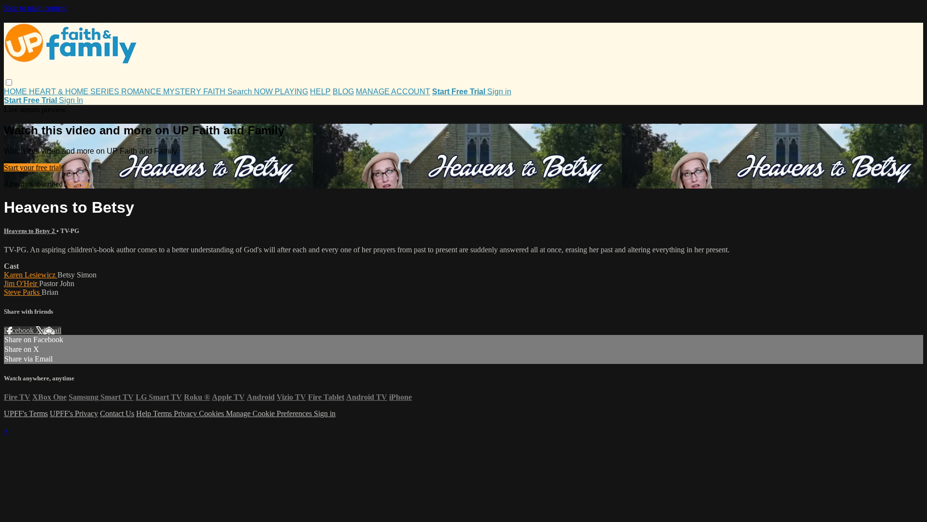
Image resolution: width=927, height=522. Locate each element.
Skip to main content (35, 8)
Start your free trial (32, 167)
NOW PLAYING (281, 91)
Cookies (212, 413)
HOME (16, 91)
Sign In (71, 100)
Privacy (186, 413)
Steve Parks (23, 292)
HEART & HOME (59, 91)
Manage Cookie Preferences (270, 413)
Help (144, 413)
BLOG (343, 91)
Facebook (20, 330)
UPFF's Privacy (74, 413)
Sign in (499, 91)
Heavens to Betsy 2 (30, 230)
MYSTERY (183, 91)
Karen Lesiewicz (30, 275)
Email (52, 330)
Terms (163, 413)
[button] (9, 82)
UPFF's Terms (26, 413)
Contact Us (117, 413)
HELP (320, 91)
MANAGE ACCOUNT (393, 91)
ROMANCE (142, 91)
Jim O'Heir (21, 283)
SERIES (105, 91)
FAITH (215, 91)
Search (240, 91)
